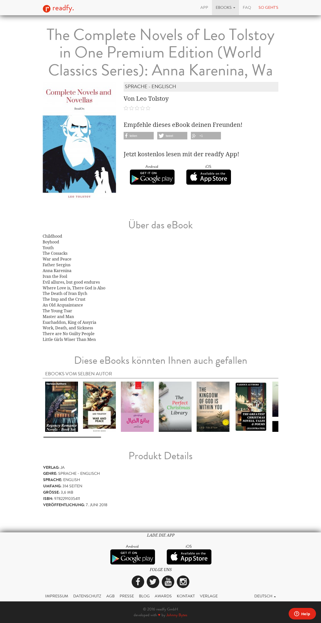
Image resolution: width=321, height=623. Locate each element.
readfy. (62, 8)
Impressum (56, 596)
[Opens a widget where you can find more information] (302, 614)
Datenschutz (87, 596)
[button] (225, 7)
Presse (127, 596)
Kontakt (186, 596)
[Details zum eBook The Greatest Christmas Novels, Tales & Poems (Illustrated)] (250, 406)
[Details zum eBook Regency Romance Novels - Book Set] (61, 406)
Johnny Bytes (176, 615)
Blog (144, 596)
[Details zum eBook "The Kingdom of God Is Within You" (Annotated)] (213, 406)
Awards (163, 596)
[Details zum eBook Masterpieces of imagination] (137, 406)
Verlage (209, 596)
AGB (110, 596)
